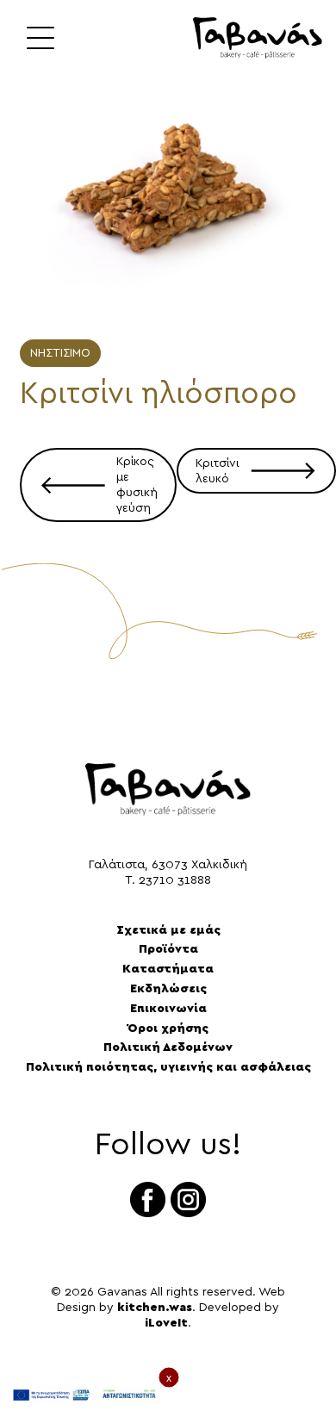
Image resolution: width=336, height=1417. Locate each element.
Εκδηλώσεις (168, 989)
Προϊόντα (168, 949)
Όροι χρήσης (168, 1028)
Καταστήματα (168, 969)
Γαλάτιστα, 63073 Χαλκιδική (168, 865)
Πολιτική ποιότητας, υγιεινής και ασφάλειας (168, 1067)
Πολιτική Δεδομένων (168, 1047)
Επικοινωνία (168, 1009)
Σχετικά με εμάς (168, 930)
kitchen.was (154, 1308)
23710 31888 (175, 880)
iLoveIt (166, 1323)
